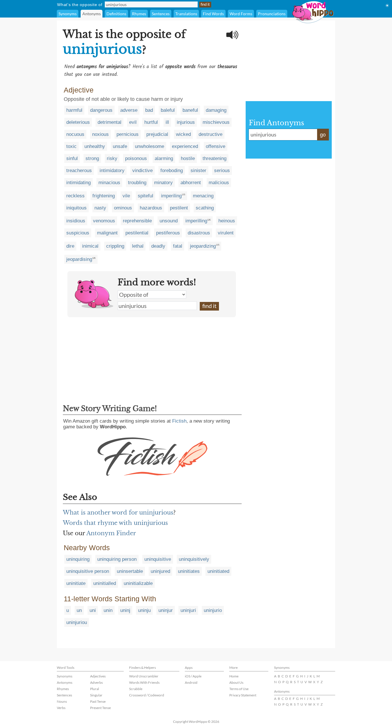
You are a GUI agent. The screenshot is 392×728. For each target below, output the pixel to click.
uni (93, 610)
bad (149, 110)
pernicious (128, 134)
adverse (128, 110)
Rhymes (139, 13)
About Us (236, 682)
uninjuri (188, 610)
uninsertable (130, 571)
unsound (169, 221)
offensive (215, 146)
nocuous (75, 134)
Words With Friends (144, 682)
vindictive (142, 170)
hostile (188, 158)
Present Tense (100, 708)
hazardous (151, 208)
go (323, 135)
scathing (205, 208)
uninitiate (76, 583)
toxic (71, 146)
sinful (72, 158)
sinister (198, 170)
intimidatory (112, 170)
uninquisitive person (87, 571)
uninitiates (189, 571)
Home (233, 676)
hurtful (151, 122)
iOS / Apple (193, 676)
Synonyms (68, 13)
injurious (186, 122)
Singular (96, 695)
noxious (100, 134)
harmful (74, 110)
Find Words (213, 13)
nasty (100, 208)
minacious (109, 182)
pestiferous (168, 233)
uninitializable (138, 583)
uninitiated (218, 571)
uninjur (165, 610)
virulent (226, 233)
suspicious (77, 233)
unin (108, 610)
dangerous (101, 110)
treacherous (79, 170)
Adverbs (96, 682)
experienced (185, 146)
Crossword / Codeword (146, 695)
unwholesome (149, 146)
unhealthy (94, 146)
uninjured (160, 571)
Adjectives (98, 676)
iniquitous (76, 208)
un (79, 610)
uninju (144, 610)
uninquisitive (157, 559)
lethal (137, 246)
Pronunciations (272, 13)
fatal (177, 246)
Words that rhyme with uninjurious (115, 522)
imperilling (196, 221)
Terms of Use (239, 689)
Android (191, 682)
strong (92, 158)
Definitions (116, 13)
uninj (125, 610)
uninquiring (78, 559)
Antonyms (91, 13)
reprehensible (137, 221)
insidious (75, 221)
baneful (190, 110)
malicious (219, 182)
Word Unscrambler (143, 676)
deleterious (78, 122)
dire (70, 246)
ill (167, 122)
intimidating (78, 182)
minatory (163, 182)
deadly (158, 246)
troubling (137, 182)
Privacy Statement (242, 695)
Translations (186, 13)
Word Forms (241, 13)
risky (112, 158)
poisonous (136, 158)
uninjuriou (76, 622)
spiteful (145, 196)
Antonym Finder (111, 533)
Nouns (62, 701)
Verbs (61, 708)
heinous (226, 221)
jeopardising (79, 259)
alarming (164, 158)
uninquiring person (117, 559)
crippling (115, 246)
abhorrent (191, 182)
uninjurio (213, 610)
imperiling (171, 196)
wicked (183, 134)
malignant (107, 233)
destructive (210, 134)
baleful (168, 110)
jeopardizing (203, 246)
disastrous (199, 233)
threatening (214, 158)
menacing (203, 196)
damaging (216, 110)
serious (222, 170)
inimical (90, 246)
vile (126, 196)
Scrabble (135, 689)
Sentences (161, 13)
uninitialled (104, 583)
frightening (103, 196)
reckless (75, 196)
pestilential (136, 233)
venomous (104, 221)
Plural (94, 689)
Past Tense (98, 701)
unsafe (120, 146)
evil (133, 122)
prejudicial (157, 134)
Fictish (179, 421)
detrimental (109, 122)
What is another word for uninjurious (118, 512)
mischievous (216, 122)
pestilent (179, 208)
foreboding (171, 170)
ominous (123, 208)
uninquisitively (194, 559)
